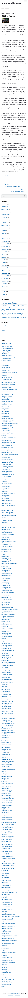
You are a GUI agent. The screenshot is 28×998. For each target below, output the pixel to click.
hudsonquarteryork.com (7, 909)
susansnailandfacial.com (7, 819)
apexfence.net (4, 986)
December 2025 (5, 212)
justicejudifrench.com (6, 672)
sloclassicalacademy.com (7, 618)
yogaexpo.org (4, 566)
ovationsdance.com (6, 551)
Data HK (3, 330)
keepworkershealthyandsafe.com (9, 389)
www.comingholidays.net (7, 600)
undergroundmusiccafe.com (8, 982)
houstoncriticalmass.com (7, 607)
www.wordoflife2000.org (7, 483)
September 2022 (5, 281)
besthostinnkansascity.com (7, 979)
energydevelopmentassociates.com (9, 454)
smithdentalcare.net (6, 981)
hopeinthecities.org (5, 585)
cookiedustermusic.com (7, 730)
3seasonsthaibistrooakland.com (9, 563)
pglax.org (3, 716)
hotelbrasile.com (5, 428)
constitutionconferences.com (8, 769)
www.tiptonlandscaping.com (8, 866)
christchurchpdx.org (6, 633)
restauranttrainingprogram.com (8, 541)
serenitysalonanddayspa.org (8, 357)
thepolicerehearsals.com (7, 611)
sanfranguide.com (5, 602)
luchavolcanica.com (6, 735)
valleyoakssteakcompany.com (8, 762)
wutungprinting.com (6, 708)
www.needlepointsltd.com (7, 855)
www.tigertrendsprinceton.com (8, 822)
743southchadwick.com (7, 462)
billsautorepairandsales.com (8, 923)
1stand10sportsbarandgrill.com (8, 515)
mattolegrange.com (6, 696)
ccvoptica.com (4, 870)
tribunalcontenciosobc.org (7, 616)
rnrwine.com (4, 959)
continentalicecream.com (7, 628)
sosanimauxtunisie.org (6, 409)
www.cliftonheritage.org (7, 860)
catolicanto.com (5, 556)
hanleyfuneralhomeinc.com (7, 512)
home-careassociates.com (7, 568)
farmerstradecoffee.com (7, 800)
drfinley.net (4, 955)
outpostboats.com (5, 582)
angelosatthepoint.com (6, 759)
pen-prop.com (4, 820)
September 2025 (5, 220)
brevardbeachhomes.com (7, 459)
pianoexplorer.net (5, 894)
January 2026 (4, 209)
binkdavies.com (5, 631)
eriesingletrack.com (6, 503)
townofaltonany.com (6, 715)
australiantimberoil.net (6, 445)
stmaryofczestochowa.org (7, 670)
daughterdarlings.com (6, 351)
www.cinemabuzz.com (6, 880)
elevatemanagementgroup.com (8, 952)
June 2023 (3, 257)
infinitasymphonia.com (6, 643)
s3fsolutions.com (5, 457)
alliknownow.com (5, 612)
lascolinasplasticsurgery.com (8, 858)
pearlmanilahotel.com (6, 404)
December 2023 (5, 241)
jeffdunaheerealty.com (6, 829)
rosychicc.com (4, 580)
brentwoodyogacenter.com (7, 865)
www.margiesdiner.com (6, 851)
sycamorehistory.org (6, 885)
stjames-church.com (6, 657)
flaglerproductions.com (6, 624)
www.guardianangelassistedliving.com (10, 916)
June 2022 (3, 289)
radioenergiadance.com (6, 415)
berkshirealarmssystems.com (8, 493)
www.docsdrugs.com (6, 849)
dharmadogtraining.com (7, 971)
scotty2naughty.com (6, 658)
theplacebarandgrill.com (7, 754)
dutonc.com (4, 693)
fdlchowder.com (5, 853)
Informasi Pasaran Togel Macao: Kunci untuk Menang (13, 317)
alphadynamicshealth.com (7, 943)
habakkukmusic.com (6, 812)
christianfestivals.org (6, 699)
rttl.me (3, 974)
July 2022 (3, 286)
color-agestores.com (6, 575)
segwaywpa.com (5, 788)
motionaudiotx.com (6, 972)
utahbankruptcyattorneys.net (8, 479)
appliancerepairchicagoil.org (8, 384)
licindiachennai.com (6, 350)
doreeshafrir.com (5, 660)
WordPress (10, 995)
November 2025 (5, 214)
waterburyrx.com (5, 756)
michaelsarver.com (5, 529)
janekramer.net (4, 684)
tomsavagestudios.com (6, 546)
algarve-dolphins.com (6, 703)
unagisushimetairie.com (7, 394)
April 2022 (3, 294)
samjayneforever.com (6, 930)
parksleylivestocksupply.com (8, 571)
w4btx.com (4, 517)
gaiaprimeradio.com (6, 689)
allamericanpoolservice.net (7, 542)
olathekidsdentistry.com (7, 510)
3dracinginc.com (5, 606)
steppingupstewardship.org (7, 868)
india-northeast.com (6, 464)
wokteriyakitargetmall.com (7, 534)
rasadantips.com (5, 365)
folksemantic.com (5, 488)
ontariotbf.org (4, 386)
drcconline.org (4, 752)
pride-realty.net (4, 942)
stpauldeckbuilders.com (7, 844)
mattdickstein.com (5, 807)
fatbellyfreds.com (5, 906)
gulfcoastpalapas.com (6, 790)
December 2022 (5, 273)
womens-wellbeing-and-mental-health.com (11, 548)
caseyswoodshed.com (6, 764)
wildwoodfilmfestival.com (7, 425)
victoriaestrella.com (6, 744)
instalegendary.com (6, 387)
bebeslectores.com (5, 444)
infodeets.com (4, 353)
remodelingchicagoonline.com (8, 863)
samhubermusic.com (6, 984)
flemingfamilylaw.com (6, 957)
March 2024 (4, 233)
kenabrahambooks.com (7, 635)
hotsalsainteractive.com (7, 355)
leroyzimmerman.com (6, 953)
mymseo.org (4, 967)
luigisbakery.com (5, 873)
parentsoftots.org (5, 797)
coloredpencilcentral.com (7, 471)
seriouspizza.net (5, 774)
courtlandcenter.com (6, 747)
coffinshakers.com (5, 669)
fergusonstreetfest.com (6, 928)
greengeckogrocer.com (6, 530)
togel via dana (4, 336)
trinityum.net (4, 897)
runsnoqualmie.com (6, 848)
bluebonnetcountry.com (7, 401)
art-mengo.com (5, 687)
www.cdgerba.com (5, 913)
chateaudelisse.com (6, 421)
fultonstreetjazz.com (6, 430)
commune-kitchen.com (6, 636)
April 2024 (3, 230)
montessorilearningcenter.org (8, 926)
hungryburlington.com (6, 679)
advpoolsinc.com (5, 757)
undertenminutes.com (6, 362)
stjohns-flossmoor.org (6, 727)
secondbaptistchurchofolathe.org (9, 965)
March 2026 (4, 204)
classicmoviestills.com (6, 594)
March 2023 (4, 265)
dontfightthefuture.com (6, 467)
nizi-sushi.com (4, 686)
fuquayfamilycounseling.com (8, 962)
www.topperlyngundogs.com (8, 826)
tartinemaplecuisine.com (7, 682)
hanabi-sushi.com (5, 875)
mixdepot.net (4, 882)
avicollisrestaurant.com (6, 751)
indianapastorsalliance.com (7, 761)
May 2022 (3, 291)
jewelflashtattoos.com (6, 396)
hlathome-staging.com (6, 532)
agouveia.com (4, 964)
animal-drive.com (5, 780)
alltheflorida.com (5, 933)
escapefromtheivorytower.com (8, 461)
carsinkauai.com (5, 936)
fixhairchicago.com (5, 766)
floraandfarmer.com (6, 455)
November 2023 (5, 243)
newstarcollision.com (6, 524)
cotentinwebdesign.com (7, 438)
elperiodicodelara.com (6, 346)
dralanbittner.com (5, 496)
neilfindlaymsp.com (6, 749)
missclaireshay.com (6, 343)
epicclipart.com (5, 403)
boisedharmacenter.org (6, 573)
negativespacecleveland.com (8, 718)
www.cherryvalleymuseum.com (8, 437)
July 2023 (3, 254)
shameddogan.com (6, 795)
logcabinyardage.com (6, 802)
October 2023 (4, 246)
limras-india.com (5, 345)
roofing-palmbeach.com (7, 466)
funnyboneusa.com (6, 728)
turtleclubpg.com (5, 740)
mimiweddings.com (6, 977)
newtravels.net (4, 375)
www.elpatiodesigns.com (7, 907)
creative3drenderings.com (7, 798)
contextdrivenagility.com (7, 665)
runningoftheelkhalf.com (7, 827)
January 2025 (4, 225)
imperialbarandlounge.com (7, 474)
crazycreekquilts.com (6, 629)
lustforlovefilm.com (5, 640)
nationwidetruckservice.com (8, 739)
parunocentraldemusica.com (8, 914)
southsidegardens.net (6, 895)
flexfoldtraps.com (5, 834)
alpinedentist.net (5, 413)
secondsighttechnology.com (8, 527)
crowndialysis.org (5, 539)
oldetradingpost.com (6, 440)
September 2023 (5, 249)
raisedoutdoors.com (6, 476)
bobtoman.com (5, 408)
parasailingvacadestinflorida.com (9, 940)
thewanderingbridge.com (7, 674)
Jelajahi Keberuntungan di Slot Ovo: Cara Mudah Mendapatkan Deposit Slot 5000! (12, 306)
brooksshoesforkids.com (7, 783)
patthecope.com (5, 771)
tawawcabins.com (5, 486)
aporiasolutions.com (6, 786)
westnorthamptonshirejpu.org (8, 427)
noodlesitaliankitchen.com (7, 391)
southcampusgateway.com (7, 420)
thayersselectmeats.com (7, 785)
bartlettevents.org (5, 432)
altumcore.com (5, 778)
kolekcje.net (4, 554)
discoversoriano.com (6, 597)
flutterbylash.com (5, 945)
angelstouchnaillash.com (7, 519)
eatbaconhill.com (5, 370)
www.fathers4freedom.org (7, 824)
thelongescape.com (6, 694)
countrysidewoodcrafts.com (8, 382)
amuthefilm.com (5, 638)
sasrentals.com (5, 525)
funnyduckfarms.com (6, 948)
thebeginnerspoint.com (6, 599)
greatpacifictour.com (6, 742)
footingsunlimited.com (6, 846)
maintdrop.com (5, 406)
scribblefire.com (5, 565)
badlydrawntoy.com (6, 809)
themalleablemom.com (6, 675)
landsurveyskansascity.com (7, 843)
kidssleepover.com (5, 374)
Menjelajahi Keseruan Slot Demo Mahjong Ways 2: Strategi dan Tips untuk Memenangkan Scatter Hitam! (13, 314)
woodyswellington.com (6, 904)
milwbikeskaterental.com (7, 711)
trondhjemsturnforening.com (8, 918)
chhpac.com (4, 969)
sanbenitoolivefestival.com (7, 592)
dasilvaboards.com (5, 619)
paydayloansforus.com (6, 377)
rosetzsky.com (4, 652)
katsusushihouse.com (6, 646)
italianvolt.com (4, 491)
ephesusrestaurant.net (6, 902)
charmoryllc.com (5, 604)
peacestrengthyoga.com (7, 831)
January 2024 (4, 238)
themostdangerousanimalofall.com (9, 609)
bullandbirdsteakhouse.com (7, 856)
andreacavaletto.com (6, 570)
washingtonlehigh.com (6, 872)
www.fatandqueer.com (6, 839)
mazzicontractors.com (6, 899)
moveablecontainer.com (7, 433)
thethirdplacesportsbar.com (7, 901)
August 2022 (4, 283)
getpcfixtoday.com (5, 398)
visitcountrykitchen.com (7, 701)
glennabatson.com (5, 621)
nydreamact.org (5, 392)
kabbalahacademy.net (6, 520)
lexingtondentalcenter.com (7, 536)
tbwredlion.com (5, 921)
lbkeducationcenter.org (6, 558)
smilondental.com (5, 522)
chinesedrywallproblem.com (7, 723)
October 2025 (4, 217)
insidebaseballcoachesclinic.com (9, 935)
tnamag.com (4, 781)
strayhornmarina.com (6, 623)
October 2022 (4, 278)
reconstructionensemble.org (8, 732)
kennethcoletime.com (6, 677)
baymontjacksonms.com (7, 713)
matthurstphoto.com (6, 931)
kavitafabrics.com (5, 734)
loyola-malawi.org (5, 578)
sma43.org (4, 861)
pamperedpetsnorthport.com (8, 505)
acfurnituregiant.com (6, 360)
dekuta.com (4, 878)
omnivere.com (4, 363)
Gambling (9, 176)
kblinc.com (3, 502)
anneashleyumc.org (6, 841)
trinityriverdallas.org (6, 560)
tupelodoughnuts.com (6, 508)
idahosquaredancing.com (7, 484)
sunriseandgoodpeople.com (7, 722)
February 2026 (4, 206)
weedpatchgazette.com (6, 500)
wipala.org (3, 577)
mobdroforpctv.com (6, 589)
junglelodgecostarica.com (7, 698)
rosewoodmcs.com (5, 884)
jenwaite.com (4, 950)
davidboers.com (5, 803)
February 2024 (4, 236)
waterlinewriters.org (6, 793)
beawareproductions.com (7, 664)
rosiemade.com (5, 507)
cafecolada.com (5, 595)
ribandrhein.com (5, 553)
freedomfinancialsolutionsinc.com (9, 832)
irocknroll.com (4, 481)
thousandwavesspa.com (7, 745)
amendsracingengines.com (7, 836)
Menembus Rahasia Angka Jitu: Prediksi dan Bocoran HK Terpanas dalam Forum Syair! (13, 302)
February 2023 (4, 267)
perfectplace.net (5, 561)
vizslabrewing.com (5, 495)
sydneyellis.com (5, 537)
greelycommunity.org (6, 648)
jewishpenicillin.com (6, 544)
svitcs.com (3, 773)
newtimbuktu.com (5, 367)
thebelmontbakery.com (6, 379)
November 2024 (5, 228)
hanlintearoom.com (6, 947)
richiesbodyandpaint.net (7, 348)
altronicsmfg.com (5, 368)
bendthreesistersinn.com (7, 725)
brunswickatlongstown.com (7, 681)
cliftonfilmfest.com (5, 473)
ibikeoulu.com (4, 667)
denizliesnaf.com (5, 768)
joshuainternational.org (6, 817)
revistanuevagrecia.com (7, 655)
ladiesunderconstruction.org (8, 442)
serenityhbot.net (5, 815)
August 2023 (4, 251)
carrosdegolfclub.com (6, 452)
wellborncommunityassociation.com (9, 423)
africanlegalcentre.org (6, 645)
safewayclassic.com (6, 380)
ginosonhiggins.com (6, 706)
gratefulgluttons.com (6, 587)
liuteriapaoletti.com (5, 720)
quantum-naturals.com (6, 925)
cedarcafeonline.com (6, 358)
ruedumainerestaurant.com (7, 650)
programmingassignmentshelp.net (9, 372)
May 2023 (3, 259)
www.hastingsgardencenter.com (9, 892)
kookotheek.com (5, 416)
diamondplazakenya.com (7, 919)
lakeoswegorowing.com (7, 960)
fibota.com (4, 911)
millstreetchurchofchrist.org (7, 938)
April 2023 (3, 262)
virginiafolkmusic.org (6, 549)
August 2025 (4, 222)
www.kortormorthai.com (7, 837)
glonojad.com (4, 653)
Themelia (17, 995)
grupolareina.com (5, 435)
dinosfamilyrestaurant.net (7, 447)
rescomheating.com (6, 976)
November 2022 (5, 275)
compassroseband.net (6, 776)
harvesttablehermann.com (7, 450)
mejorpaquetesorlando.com (7, 513)
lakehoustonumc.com (6, 810)
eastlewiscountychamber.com (8, 614)
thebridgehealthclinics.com (7, 791)
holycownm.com (5, 737)
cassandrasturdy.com (6, 590)
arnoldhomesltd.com (6, 469)
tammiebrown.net (5, 691)
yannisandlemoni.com (6, 498)
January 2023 (4, 270)
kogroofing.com (5, 411)
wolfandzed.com (5, 877)
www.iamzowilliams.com (7, 890)
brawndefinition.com (6, 626)
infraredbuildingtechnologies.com (9, 449)
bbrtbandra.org (5, 399)
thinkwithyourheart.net (6, 478)
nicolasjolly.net (4, 641)
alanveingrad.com (5, 704)
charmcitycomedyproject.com (8, 662)
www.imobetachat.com (6, 805)
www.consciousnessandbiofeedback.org (10, 889)
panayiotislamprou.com (7, 418)
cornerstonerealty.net (6, 887)
